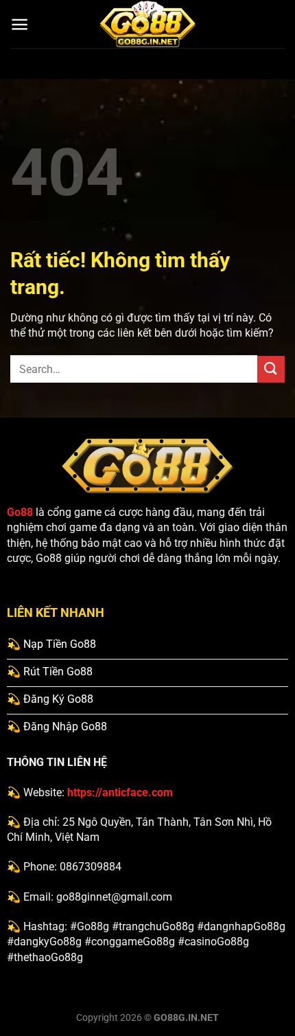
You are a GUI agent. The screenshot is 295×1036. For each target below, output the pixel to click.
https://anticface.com (120, 792)
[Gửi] (271, 369)
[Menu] (19, 24)
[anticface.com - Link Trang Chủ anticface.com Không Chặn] (147, 24)
